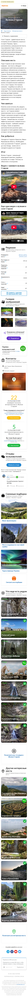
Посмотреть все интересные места (14, 935)
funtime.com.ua (19, 976)
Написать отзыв (14, 465)
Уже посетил (15, 445)
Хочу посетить (14, 418)
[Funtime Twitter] (20, 951)
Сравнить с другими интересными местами (14, 293)
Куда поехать (7, 31)
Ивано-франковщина (9, 521)
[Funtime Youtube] (16, 951)
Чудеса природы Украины (11, 571)
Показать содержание (11, 36)
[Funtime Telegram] (8, 951)
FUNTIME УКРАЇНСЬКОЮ (8, 1)
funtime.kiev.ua (20, 984)
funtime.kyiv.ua (9, 976)
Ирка (8, 477)
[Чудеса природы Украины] (14, 559)
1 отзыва (17, 351)
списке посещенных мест (10, 440)
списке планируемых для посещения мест (14, 413)
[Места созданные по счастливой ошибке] (14, 533)
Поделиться (14, 338)
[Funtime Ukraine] (5, 6)
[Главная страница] (1, 31)
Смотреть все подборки (14, 582)
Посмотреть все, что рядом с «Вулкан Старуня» (14, 756)
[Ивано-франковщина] (14, 509)
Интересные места (17, 31)
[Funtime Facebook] (12, 951)
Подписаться (20, 967)
